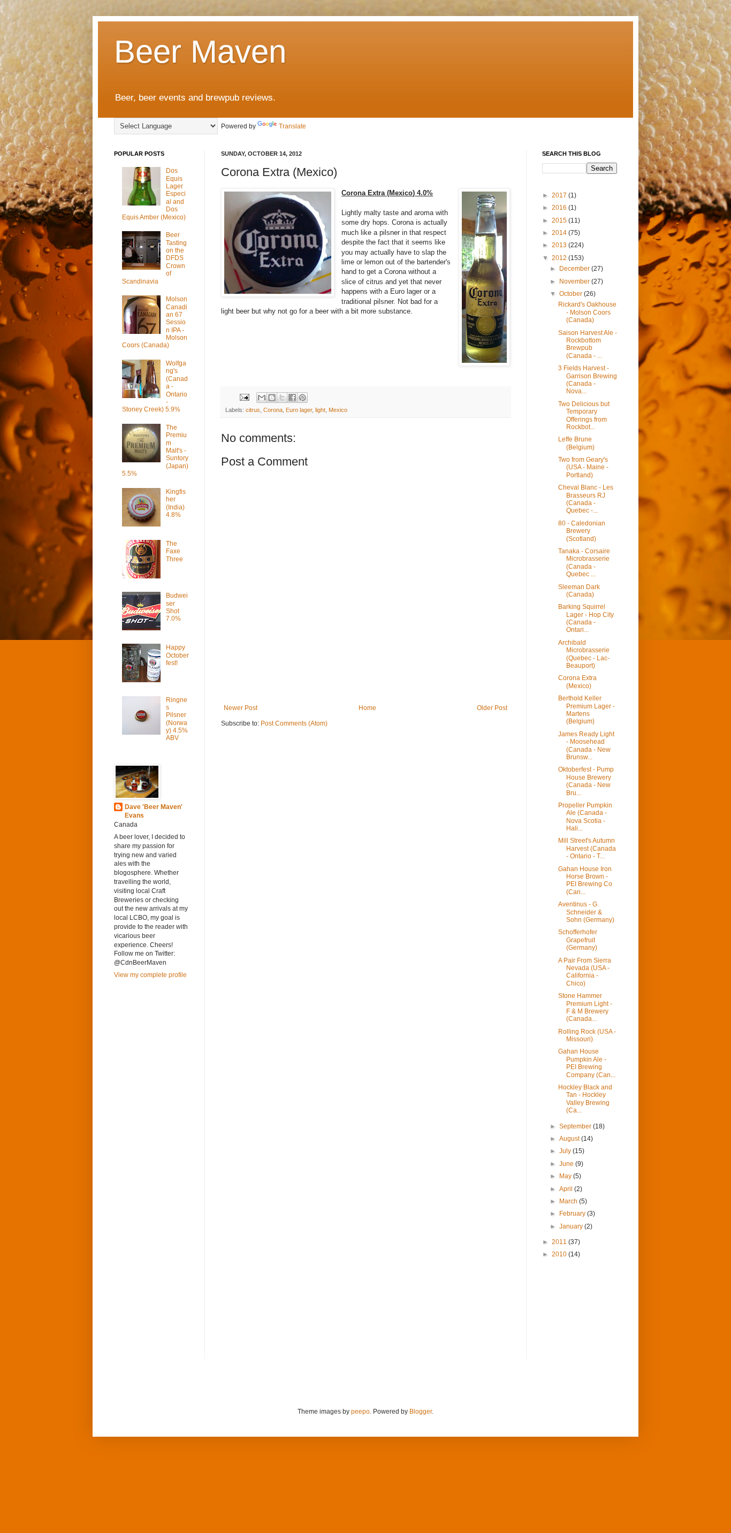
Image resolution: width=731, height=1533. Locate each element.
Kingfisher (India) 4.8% (176, 503)
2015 (560, 220)
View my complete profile (150, 975)
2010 (560, 1254)
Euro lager (299, 410)
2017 (560, 195)
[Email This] (261, 397)
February (573, 1213)
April (566, 1189)
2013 (560, 245)
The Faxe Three (174, 551)
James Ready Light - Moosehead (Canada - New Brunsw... (586, 745)
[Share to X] (282, 397)
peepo (360, 1411)
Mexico (338, 410)
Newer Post (240, 708)
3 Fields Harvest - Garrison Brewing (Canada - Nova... (587, 379)
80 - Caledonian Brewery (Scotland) (581, 531)
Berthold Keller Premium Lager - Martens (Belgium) (586, 710)
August (570, 1138)
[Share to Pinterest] (302, 397)
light (320, 410)
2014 (560, 233)
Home (367, 708)
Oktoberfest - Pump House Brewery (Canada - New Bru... (586, 781)
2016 (560, 207)
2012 (560, 258)
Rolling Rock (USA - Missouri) (587, 1035)
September (576, 1126)
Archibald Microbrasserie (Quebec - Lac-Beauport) (584, 654)
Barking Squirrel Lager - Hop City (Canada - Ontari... (586, 618)
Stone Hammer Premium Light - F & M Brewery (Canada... (585, 1007)
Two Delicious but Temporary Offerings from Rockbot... (584, 415)
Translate (292, 126)
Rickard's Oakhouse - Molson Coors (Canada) (587, 312)
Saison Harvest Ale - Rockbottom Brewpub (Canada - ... (587, 344)
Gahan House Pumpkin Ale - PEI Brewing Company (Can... (586, 1063)
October (571, 294)
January (571, 1226)
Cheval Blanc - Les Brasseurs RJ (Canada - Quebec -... (585, 499)
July (566, 1151)
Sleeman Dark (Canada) (579, 590)
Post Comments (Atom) (294, 723)
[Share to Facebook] (292, 397)
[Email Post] (244, 396)
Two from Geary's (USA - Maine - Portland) (583, 467)
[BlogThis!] (271, 397)
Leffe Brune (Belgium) (576, 443)
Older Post (492, 708)
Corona (273, 410)
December (575, 268)
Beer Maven (200, 52)
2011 (560, 1242)
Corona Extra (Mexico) (577, 681)
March (569, 1201)
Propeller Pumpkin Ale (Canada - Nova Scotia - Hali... (585, 817)
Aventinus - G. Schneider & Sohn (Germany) (586, 912)
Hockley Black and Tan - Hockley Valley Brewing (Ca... (585, 1099)
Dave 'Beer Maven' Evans (153, 811)
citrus (253, 410)
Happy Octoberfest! (177, 655)
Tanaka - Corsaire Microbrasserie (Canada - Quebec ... (584, 562)
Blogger (420, 1411)
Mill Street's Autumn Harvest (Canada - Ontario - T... (587, 848)
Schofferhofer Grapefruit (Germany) (577, 939)
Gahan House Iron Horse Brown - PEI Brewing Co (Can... (585, 880)
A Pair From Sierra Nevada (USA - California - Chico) (584, 972)
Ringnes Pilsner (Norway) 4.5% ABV (177, 719)
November (575, 281)
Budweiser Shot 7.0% (177, 607)
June (567, 1164)
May (566, 1176)
